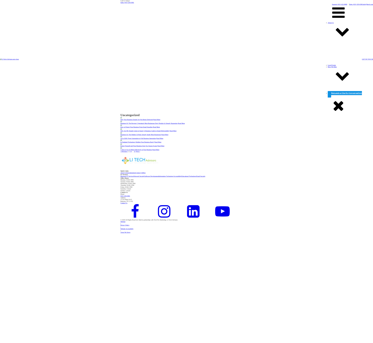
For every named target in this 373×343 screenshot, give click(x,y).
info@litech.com (368, 4)
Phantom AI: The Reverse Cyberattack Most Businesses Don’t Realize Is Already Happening (149, 123)
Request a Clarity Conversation (346, 93)
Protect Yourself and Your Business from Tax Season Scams (138, 146)
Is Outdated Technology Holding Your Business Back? (137, 142)
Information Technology (166, 176)
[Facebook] (135, 218)
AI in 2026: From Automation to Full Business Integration (138, 138)
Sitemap (122, 221)
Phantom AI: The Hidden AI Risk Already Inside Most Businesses (140, 134)
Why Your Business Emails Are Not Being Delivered (136, 119)
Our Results (325, 43)
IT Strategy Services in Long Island (333, 85)
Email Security (200, 176)
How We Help (332, 67)
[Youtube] (222, 218)
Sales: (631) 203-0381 (127, 2)
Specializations (131, 173)
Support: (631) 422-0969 (339, 4)
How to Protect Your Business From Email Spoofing (136, 127)
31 (135, 151)
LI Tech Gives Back (328, 61)
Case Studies (320, 60)
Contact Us (139, 173)
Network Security (139, 176)
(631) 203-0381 (125, 196)
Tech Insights (326, 39)
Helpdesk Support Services (330, 89)
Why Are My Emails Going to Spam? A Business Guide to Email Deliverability (144, 131)
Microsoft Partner (327, 63)
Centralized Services (328, 91)
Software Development (151, 176)
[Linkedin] (193, 218)
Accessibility (177, 176)
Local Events (332, 65)
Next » (138, 151)
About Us (331, 23)
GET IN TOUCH (367, 59)
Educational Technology (188, 176)
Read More (156, 119)
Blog (144, 173)
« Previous (123, 151)
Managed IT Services (127, 176)
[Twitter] (164, 218)
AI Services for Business (329, 84)
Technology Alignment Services (332, 87)
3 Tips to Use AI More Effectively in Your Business (136, 150)
